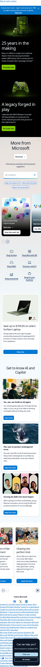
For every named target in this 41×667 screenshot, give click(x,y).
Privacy (3, 663)
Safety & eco (4, 666)
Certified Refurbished (8, 617)
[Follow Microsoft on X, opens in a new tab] (20, 601)
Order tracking (30, 615)
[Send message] (34, 175)
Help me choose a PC (12, 183)
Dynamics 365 (29, 632)
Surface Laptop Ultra (28, 604)
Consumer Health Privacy (9, 660)
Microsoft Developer (7, 640)
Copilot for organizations (29, 607)
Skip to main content (8, 1)
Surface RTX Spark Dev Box (10, 607)
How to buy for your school (21, 625)
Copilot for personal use (9, 609)
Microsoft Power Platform (20, 635)
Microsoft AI (4, 632)
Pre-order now (8, 67)
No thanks (26, 659)
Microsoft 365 (5, 635)
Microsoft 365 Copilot (13, 637)
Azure (35, 637)
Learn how (9, 418)
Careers (8, 648)
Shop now (18, 13)
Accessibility (4, 653)
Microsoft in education (16, 620)
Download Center (32, 612)
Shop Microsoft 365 (12, 232)
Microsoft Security (16, 632)
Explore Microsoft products (28, 609)
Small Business (27, 637)
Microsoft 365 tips (29, 183)
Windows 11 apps (6, 612)
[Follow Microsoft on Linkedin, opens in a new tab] (26, 601)
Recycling (13, 666)
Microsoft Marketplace (8, 645)
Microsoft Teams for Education (19, 622)
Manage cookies (12, 663)
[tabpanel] (20, 261)
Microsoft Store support (9, 615)
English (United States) (8, 655)
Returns (22, 615)
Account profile (19, 612)
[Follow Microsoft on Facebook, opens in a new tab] (14, 601)
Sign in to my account (20, 187)
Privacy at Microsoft (7, 650)
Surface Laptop (14, 604)
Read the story (10, 468)
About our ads (22, 666)
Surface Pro (4, 604)
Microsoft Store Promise (25, 617)
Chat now (26, 654)
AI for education (12, 630)
